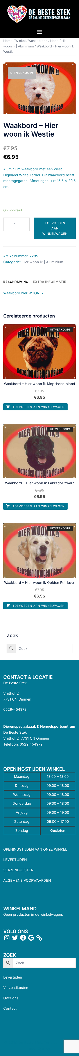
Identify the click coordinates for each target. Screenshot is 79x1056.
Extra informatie (49, 282)
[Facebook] (23, 937)
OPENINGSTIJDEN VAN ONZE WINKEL (35, 849)
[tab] (16, 282)
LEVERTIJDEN (15, 859)
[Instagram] (6, 937)
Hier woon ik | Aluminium (42, 262)
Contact (10, 1008)
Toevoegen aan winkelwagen (55, 228)
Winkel (20, 41)
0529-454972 (15, 709)
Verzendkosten (15, 987)
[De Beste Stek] (39, 14)
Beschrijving (16, 282)
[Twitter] (14, 937)
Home (8, 41)
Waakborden (37, 41)
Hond (54, 41)
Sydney (44, 1048)
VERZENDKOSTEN (18, 870)
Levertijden (12, 977)
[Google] (31, 937)
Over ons (10, 998)
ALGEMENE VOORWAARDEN (27, 880)
